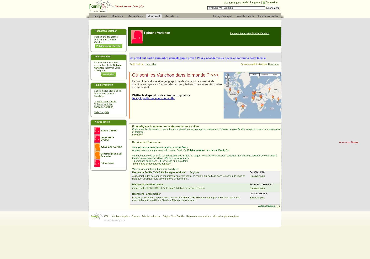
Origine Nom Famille (173, 216)
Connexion (272, 2)
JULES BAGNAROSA (111, 147)
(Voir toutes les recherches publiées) (152, 163)
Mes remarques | (233, 2)
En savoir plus (257, 176)
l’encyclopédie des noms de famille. (153, 98)
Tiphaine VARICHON (105, 101)
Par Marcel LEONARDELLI (262, 184)
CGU (106, 216)
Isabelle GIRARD (109, 131)
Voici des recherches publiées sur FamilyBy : (155, 169)
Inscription (108, 74)
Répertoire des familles (198, 216)
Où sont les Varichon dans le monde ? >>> (175, 75)
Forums (136, 216)
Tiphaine (157, 32)
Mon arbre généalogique (226, 216)
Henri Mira (150, 64)
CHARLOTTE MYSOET (107, 138)
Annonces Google (349, 142)
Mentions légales (121, 216)
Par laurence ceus (258, 194)
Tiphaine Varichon (103, 104)
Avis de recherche (151, 216)
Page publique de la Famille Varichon (249, 33)
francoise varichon (103, 107)
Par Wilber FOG (257, 172)
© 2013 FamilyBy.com (114, 220)
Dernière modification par (254, 64)
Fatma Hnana (107, 163)
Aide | (246, 2)
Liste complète (101, 112)
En (278, 206)
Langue (254, 2)
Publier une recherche (108, 46)
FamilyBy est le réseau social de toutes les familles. (166, 126)
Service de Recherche (146, 142)
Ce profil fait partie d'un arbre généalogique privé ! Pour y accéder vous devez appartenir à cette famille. (198, 57)
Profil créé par (137, 64)
